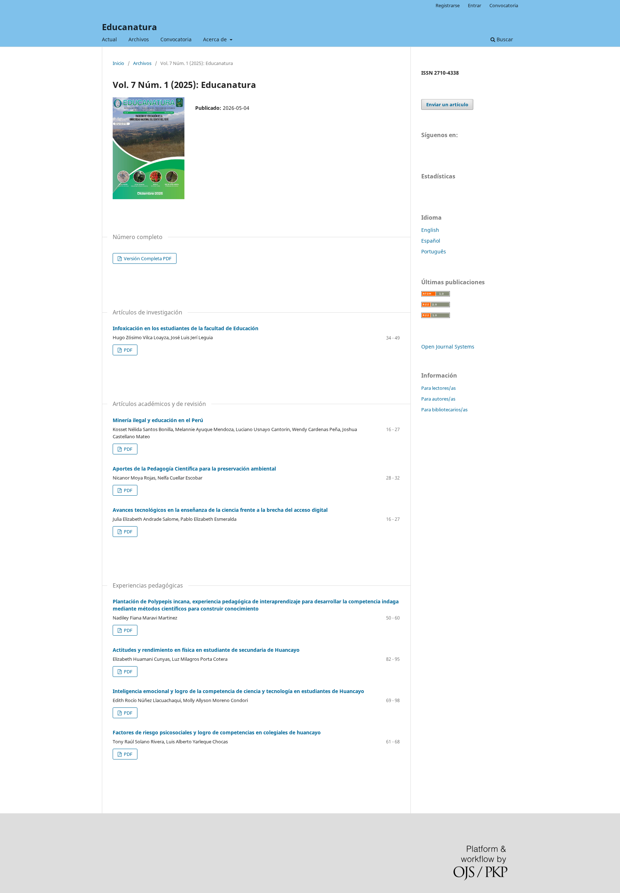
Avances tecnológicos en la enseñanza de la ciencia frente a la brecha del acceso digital (220, 509)
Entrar (474, 5)
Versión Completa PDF (147, 258)
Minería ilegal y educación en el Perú (158, 420)
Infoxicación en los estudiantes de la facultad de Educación (185, 328)
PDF (127, 350)
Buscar (504, 39)
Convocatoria (176, 39)
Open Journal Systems (447, 346)
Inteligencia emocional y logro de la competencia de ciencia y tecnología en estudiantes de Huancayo (238, 691)
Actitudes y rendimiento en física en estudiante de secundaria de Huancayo (206, 649)
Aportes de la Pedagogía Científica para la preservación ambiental (194, 468)
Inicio (118, 63)
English (430, 229)
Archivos (138, 39)
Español (430, 240)
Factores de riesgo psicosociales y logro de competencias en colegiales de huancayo (217, 732)
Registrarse (448, 5)
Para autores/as (438, 399)
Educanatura (129, 27)
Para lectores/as (438, 388)
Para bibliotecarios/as (444, 409)
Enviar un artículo (447, 104)
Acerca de (215, 39)
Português (433, 251)
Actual (109, 39)
